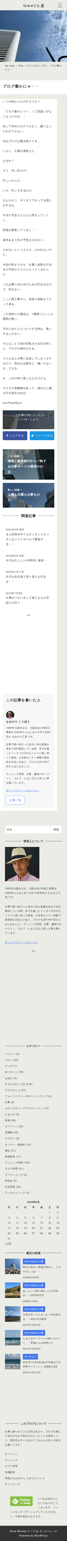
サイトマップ (12, 1484)
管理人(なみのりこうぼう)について (25, 1478)
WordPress (41, 1535)
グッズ (9, 1066)
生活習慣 (10, 1186)
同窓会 (9, 1180)
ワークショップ (14, 1174)
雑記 (7, 1150)
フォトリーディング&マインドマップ (26, 1096)
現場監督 (10, 1472)
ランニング (11, 1460)
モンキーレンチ (48, 1531)
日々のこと (11, 1072)
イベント (10, 1054)
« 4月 (8, 1243)
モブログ (10, 1138)
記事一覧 (15, 800)
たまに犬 (10, 1114)
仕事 (7, 1102)
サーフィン (11, 1126)
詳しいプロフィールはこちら (22, 790)
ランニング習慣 (14, 1162)
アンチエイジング (15, 1192)
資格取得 (10, 1156)
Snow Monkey (18, 1531)
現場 (7, 1120)
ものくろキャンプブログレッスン (24, 1108)
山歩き (9, 1078)
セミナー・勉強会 (15, 1144)
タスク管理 (11, 1168)
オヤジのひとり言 (15, 1084)
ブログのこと (12, 1090)
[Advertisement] (33, 655)
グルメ (9, 1060)
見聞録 (9, 1132)
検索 (56, 829)
